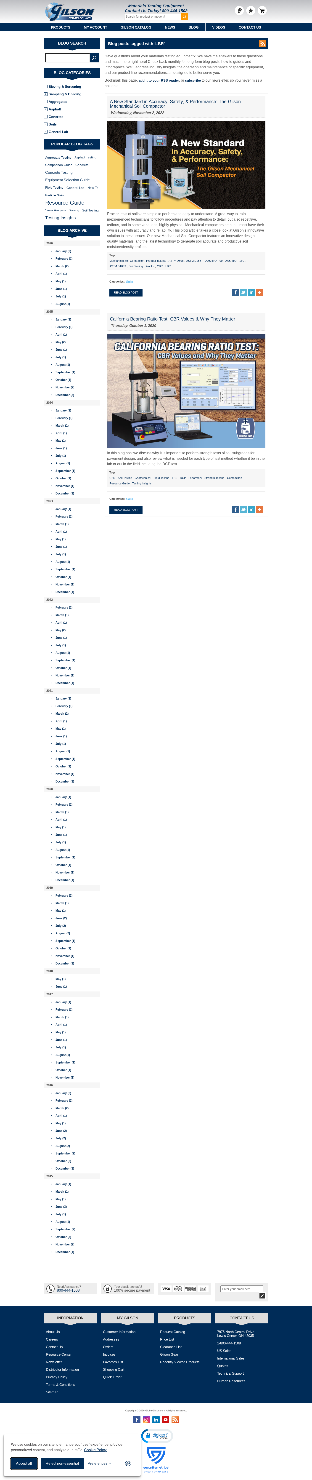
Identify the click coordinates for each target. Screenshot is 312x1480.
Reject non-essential (62, 1463)
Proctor (149, 266)
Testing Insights (141, 483)
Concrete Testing (59, 172)
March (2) (62, 266)
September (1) (65, 372)
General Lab (58, 132)
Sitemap (52, 1392)
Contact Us (250, 27)
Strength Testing (214, 478)
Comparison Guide (58, 165)
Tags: (112, 255)
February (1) (64, 258)
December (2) (65, 395)
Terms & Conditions (60, 1384)
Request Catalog (172, 1332)
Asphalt (55, 109)
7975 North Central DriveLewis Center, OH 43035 (235, 1334)
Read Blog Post (126, 292)
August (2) (63, 933)
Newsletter (54, 1362)
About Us (53, 1332)
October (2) (63, 1161)
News (170, 27)
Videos (218, 27)
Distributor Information (62, 1369)
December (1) (65, 493)
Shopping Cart (113, 1369)
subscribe (193, 80)
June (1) (61, 289)
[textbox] (67, 57)
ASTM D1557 (194, 260)
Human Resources (231, 1381)
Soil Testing (136, 266)
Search (94, 57)
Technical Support (230, 1373)
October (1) (63, 380)
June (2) (61, 918)
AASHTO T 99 (214, 260)
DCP (183, 478)
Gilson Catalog (136, 27)
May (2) (61, 342)
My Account (95, 27)
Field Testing (161, 478)
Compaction (234, 478)
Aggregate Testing (58, 157)
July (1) (61, 296)
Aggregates (58, 102)
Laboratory (195, 478)
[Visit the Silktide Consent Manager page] (127, 1463)
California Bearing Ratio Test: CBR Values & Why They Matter (172, 318)
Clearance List (171, 1347)
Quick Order (112, 1377)
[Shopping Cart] (262, 10)
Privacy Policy (56, 1377)
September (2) (65, 1153)
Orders (108, 1347)
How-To (92, 188)
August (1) (63, 304)
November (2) (65, 387)
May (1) (61, 281)
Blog (194, 27)
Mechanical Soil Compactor (126, 260)
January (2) (63, 251)
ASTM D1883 (117, 266)
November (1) (65, 486)
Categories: (117, 281)
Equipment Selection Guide (67, 180)
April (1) (61, 273)
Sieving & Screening (65, 86)
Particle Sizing (55, 195)
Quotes (222, 1366)
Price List (167, 1339)
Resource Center (58, 1354)
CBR (160, 266)
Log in (239, 10)
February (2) (64, 895)
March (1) (62, 425)
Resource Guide (119, 483)
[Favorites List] (250, 10)
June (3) (61, 1206)
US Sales (224, 1351)
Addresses (111, 1339)
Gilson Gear (169, 1354)
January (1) (63, 319)
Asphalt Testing (85, 157)
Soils (129, 281)
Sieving (74, 210)
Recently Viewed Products (180, 1362)
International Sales (231, 1358)
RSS (262, 43)
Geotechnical (143, 478)
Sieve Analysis (55, 210)
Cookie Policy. (95, 1449)
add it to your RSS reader (159, 80)
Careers (52, 1339)
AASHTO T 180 (234, 260)
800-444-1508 (175, 10)
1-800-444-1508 (229, 1343)
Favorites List (113, 1362)
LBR (168, 266)
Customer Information (119, 1332)
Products (60, 27)
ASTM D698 (176, 260)
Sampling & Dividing (65, 94)
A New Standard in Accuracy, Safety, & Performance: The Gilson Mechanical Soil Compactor (175, 104)
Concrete (56, 117)
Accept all (24, 1463)
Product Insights (156, 260)
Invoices (109, 1354)
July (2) (61, 925)
